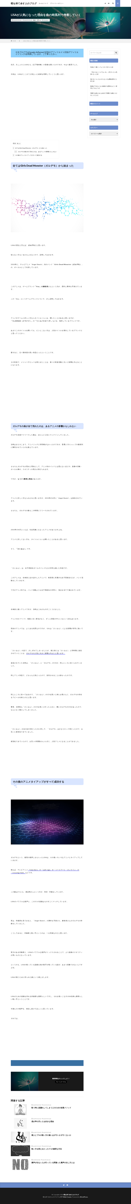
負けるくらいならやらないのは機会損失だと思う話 (103, 80)
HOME (14, 41)
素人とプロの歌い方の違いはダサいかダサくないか (51, 1135)
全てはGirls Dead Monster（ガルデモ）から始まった (30, 148)
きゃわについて (43, 3)
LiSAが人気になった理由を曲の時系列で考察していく (36, 41)
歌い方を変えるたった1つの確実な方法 (46, 1149)
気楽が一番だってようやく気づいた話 (101, 67)
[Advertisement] (47, 124)
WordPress (84, 1197)
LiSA (40, 20)
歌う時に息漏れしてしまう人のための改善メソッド (51, 1108)
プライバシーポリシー (56, 3)
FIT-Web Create (65, 1197)
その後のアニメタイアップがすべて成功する (27, 155)
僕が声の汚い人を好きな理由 (42, 1121)
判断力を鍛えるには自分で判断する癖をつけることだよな (103, 94)
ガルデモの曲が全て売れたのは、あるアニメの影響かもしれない (36, 151)
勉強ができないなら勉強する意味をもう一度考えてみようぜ (103, 87)
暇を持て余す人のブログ (24, 3)
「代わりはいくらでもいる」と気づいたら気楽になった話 (103, 73)
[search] (116, 53)
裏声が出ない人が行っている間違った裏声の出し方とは (53, 1162)
